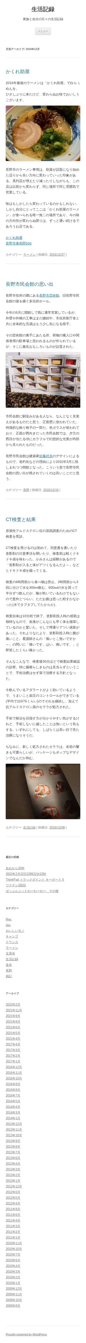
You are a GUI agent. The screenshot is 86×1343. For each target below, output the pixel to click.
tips (8, 925)
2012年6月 (13, 1192)
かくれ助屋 (18, 71)
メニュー (43, 31)
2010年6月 (13, 1260)
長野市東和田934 (19, 243)
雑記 (9, 976)
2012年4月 (13, 1203)
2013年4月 (13, 1163)
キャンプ (12, 936)
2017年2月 (13, 1055)
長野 (26, 490)
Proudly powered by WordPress (26, 1334)
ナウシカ (12, 942)
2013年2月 (13, 1175)
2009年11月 (14, 1294)
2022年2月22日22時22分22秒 (26, 874)
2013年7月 (13, 1152)
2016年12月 (14, 1067)
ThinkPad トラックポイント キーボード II (35, 879)
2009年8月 (13, 1305)
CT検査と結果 (21, 519)
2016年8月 (13, 1090)
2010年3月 (13, 1271)
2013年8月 (13, 1146)
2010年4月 (13, 1266)
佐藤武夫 (46, 456)
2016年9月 (13, 1084)
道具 (9, 965)
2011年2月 (13, 1232)
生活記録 (43, 9)
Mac (9, 919)
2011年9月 (13, 1209)
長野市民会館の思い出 (30, 284)
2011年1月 (13, 1237)
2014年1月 (13, 1118)
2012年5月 (13, 1198)
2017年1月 (13, 1061)
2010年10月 (14, 1249)
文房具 (10, 953)
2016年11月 (14, 1073)
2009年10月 (14, 1300)
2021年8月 (13, 1021)
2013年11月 (14, 1129)
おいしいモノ (15, 931)
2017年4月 (13, 1044)
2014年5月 (13, 1101)
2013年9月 (13, 1141)
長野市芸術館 (49, 295)
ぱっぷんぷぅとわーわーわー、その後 (32, 891)
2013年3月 (13, 1169)
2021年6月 (13, 1027)
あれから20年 (15, 868)
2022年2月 (13, 1004)
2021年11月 (14, 1010)
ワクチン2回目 (16, 885)
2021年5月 (13, 1033)
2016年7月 (13, 1095)
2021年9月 (13, 1016)
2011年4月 (13, 1220)
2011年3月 (13, 1226)
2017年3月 (13, 1050)
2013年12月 (14, 1124)
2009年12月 (14, 1288)
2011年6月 (13, 1215)
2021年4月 (13, 1038)
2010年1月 (13, 1283)
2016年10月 (14, 1078)
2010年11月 (14, 1243)
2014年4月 (13, 1107)
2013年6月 (13, 1158)
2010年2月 (13, 1277)
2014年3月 (13, 1112)
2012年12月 (14, 1186)
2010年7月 (13, 1254)
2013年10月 (14, 1135)
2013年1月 (13, 1180)
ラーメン (29, 254)
